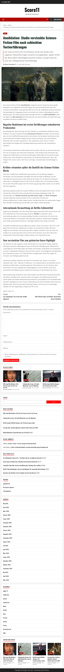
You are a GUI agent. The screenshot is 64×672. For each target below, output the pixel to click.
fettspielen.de (7, 491)
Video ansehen (57, 19)
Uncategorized (7, 629)
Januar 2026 (6, 519)
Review (5, 622)
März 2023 (6, 580)
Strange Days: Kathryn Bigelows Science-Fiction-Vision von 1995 (20, 428)
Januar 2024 (6, 557)
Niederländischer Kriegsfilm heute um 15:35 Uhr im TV (17, 433)
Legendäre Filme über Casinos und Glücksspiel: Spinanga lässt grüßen (22, 465)
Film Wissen (6, 602)
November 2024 (7, 534)
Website (5, 348)
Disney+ (5, 599)
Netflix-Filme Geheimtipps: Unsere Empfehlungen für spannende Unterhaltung (24, 469)
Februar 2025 (6, 530)
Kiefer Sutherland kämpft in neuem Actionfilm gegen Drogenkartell (29, 447)
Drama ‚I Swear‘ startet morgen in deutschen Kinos (22, 443)
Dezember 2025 (7, 523)
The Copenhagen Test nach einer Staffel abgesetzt (15, 296)
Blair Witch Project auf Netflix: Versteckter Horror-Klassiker (48, 296)
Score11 (32, 9)
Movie (4, 606)
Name (5, 336)
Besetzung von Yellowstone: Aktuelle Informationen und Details (20, 462)
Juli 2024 (5, 546)
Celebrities (6, 595)
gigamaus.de (6, 484)
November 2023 (7, 561)
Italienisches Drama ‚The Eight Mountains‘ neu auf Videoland (31, 385)
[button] (3, 19)
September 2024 (7, 538)
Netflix (5, 610)
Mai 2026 (5, 504)
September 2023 (7, 569)
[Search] (47, 19)
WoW (4, 633)
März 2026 (6, 511)
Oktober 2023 (7, 565)
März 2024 (6, 553)
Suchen (5, 397)
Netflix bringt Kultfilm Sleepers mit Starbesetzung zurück (51, 385)
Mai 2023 (5, 572)
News (5, 33)
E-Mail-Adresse (8, 342)
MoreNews (37, 670)
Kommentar (7, 312)
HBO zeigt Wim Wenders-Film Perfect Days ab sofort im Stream (10, 385)
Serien (5, 625)
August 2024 (6, 542)
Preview (5, 618)
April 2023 (6, 576)
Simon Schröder (10, 64)
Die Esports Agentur (8, 487)
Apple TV (5, 591)
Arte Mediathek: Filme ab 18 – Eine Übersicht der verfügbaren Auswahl (22, 458)
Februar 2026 (6, 515)
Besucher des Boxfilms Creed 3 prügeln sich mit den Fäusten (19, 473)
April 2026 (6, 507)
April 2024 (6, 549)
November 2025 (7, 526)
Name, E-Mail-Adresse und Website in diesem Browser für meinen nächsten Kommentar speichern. (31, 355)
